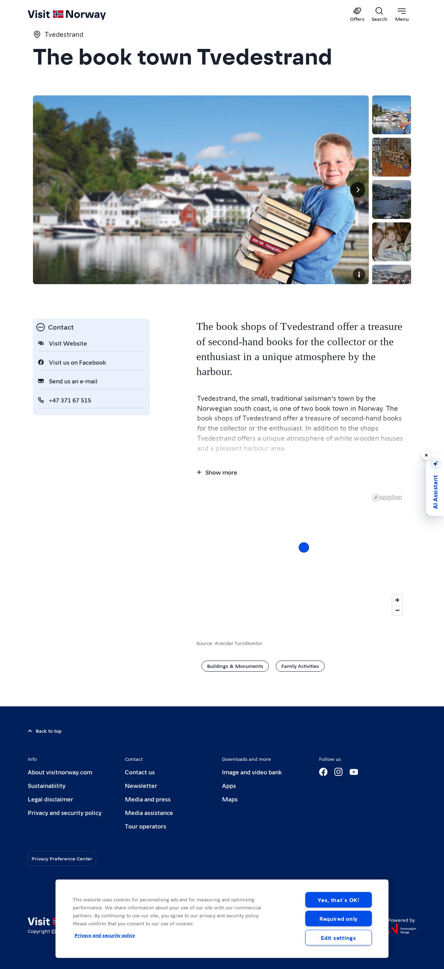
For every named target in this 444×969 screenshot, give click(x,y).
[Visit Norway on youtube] (354, 772)
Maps (230, 799)
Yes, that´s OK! (338, 899)
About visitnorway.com (60, 772)
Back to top (48, 731)
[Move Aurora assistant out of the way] (426, 455)
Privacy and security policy (65, 812)
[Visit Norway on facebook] (323, 772)
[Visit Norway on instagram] (338, 772)
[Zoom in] (397, 600)
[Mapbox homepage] (387, 498)
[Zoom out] (397, 610)
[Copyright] (359, 274)
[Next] (357, 189)
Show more (221, 472)
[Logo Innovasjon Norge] (402, 929)
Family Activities (300, 666)
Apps (229, 785)
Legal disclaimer (50, 799)
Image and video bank (252, 772)
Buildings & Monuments (235, 666)
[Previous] (44, 189)
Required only (338, 918)
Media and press (148, 799)
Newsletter (141, 785)
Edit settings (338, 937)
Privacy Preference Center (62, 858)
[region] (304, 554)
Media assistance (149, 812)
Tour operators (145, 826)
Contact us (140, 772)
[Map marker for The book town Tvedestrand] (304, 547)
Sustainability (47, 785)
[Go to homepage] (78, 14)
